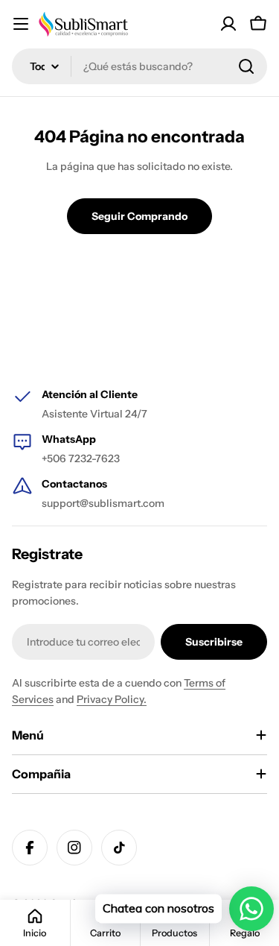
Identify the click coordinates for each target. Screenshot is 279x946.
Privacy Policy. (112, 699)
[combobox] (139, 66)
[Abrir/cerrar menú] (21, 24)
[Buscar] (246, 66)
